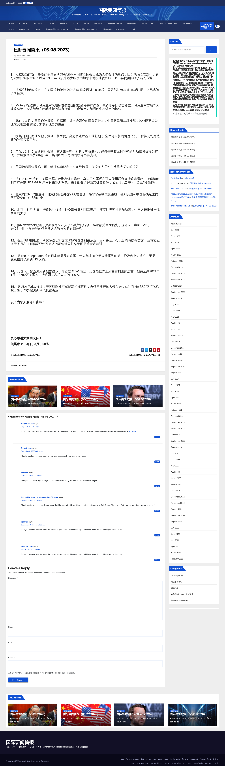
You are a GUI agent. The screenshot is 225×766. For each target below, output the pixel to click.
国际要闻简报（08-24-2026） (183, 162)
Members (131, 23)
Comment (12, 578)
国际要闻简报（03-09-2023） (27, 355)
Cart (51, 23)
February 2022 (177, 559)
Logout (98, 23)
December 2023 (178, 422)
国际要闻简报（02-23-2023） (200, 189)
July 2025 (175, 305)
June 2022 (175, 534)
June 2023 (175, 460)
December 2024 (178, 348)
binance (24, 473)
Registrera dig (27, 424)
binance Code (27, 546)
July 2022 (175, 528)
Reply (157, 437)
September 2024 (178, 367)
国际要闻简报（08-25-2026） (183, 156)
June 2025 (175, 311)
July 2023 (175, 453)
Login (75, 23)
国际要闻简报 (112, 10)
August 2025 (176, 298)
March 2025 (176, 329)
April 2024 (175, 398)
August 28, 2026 (19, 403)
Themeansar (45, 761)
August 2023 (176, 447)
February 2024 (177, 410)
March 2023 (176, 478)
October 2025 (176, 286)
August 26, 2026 (125, 403)
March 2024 (176, 404)
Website (11, 658)
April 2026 (175, 249)
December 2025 (178, 273)
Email (10, 642)
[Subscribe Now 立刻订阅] (211, 49)
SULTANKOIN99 (178, 189)
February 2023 (177, 484)
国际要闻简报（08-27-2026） (81, 399)
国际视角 (175, 588)
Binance (132, 431)
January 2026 (177, 267)
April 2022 (175, 546)
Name (10, 627)
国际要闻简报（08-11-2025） (86, 29)
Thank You (24, 29)
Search (174, 41)
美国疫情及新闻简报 (179, 601)
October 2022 (176, 509)
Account (24, 23)
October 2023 (176, 435)
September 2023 (178, 441)
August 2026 (176, 224)
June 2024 (175, 385)
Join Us (63, 23)
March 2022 (176, 553)
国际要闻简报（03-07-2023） (143, 355)
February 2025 (177, 336)
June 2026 (175, 236)
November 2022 (178, 503)
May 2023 (175, 466)
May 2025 (175, 317)
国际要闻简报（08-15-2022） (202, 183)
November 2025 (178, 280)
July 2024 (175, 379)
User (38, 29)
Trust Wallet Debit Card (180, 206)
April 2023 (175, 472)
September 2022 (178, 515)
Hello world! (189, 178)
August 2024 (176, 373)
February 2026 (177, 261)
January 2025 (177, 342)
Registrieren (26, 448)
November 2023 (178, 429)
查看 (134, 29)
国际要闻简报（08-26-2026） (134, 399)
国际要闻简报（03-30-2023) (205, 206)
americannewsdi (23, 56)
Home (11, 23)
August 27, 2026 (72, 403)
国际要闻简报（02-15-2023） (57, 29)
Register (187, 23)
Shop (11, 29)
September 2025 (178, 292)
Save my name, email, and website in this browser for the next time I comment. (42, 673)
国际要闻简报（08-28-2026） (29, 399)
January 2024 (177, 416)
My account (147, 23)
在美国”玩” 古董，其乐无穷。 (183, 594)
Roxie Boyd (176, 178)
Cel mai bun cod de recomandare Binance (39, 497)
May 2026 (175, 242)
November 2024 (178, 354)
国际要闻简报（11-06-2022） (115, 29)
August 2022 (176, 522)
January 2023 (177, 491)
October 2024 (176, 360)
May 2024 (175, 391)
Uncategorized (177, 576)
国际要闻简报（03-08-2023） (43, 50)
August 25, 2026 (179, 718)
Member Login (115, 23)
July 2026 (175, 230)
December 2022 (178, 497)
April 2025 (175, 323)
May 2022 (175, 540)
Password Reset (168, 23)
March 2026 (176, 255)
